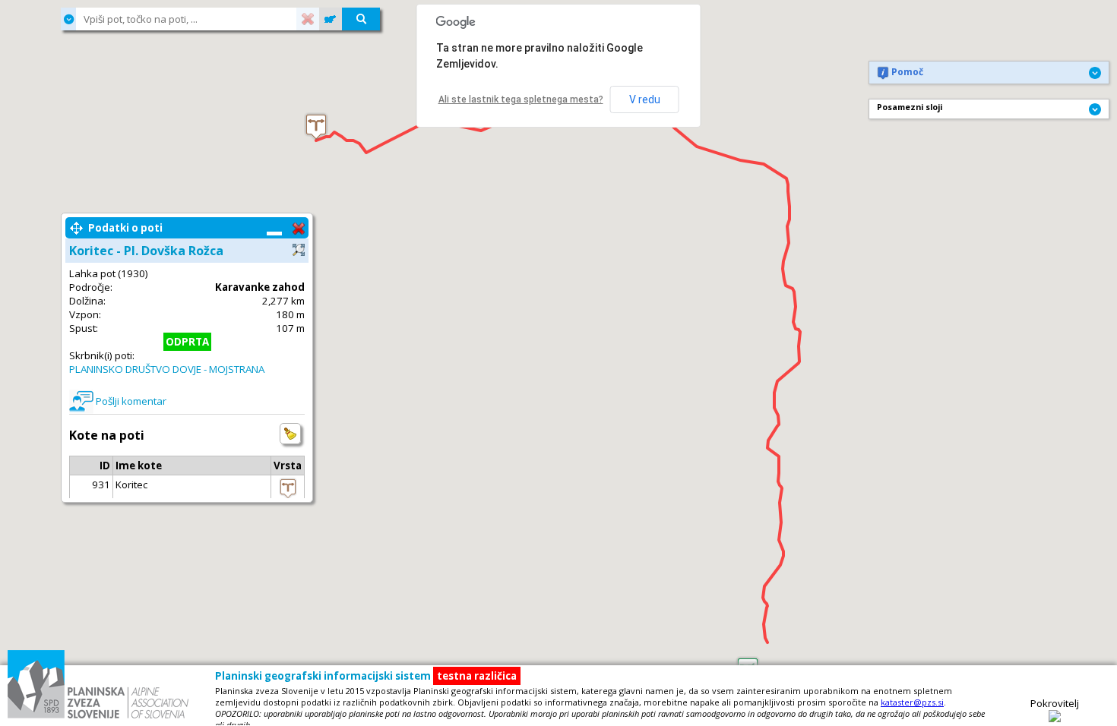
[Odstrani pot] (299, 228)
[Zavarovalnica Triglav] (1055, 718)
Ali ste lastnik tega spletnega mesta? (520, 99)
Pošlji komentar (131, 401)
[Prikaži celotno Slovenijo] (330, 19)
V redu (644, 99)
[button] (316, 126)
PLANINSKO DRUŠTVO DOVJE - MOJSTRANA (166, 369)
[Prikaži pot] (299, 249)
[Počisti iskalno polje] (307, 19)
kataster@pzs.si (912, 702)
